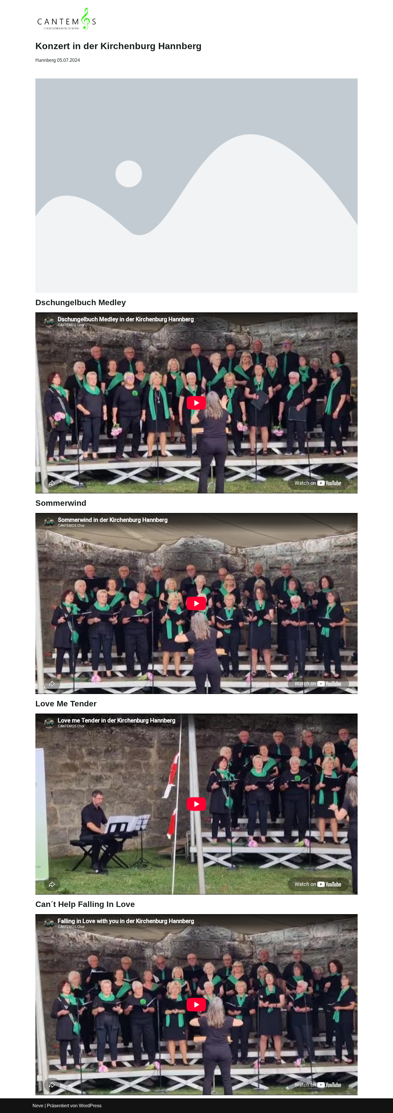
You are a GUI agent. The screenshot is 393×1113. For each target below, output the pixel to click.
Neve (38, 1105)
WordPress (90, 1105)
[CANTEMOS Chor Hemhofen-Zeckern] (67, 19)
